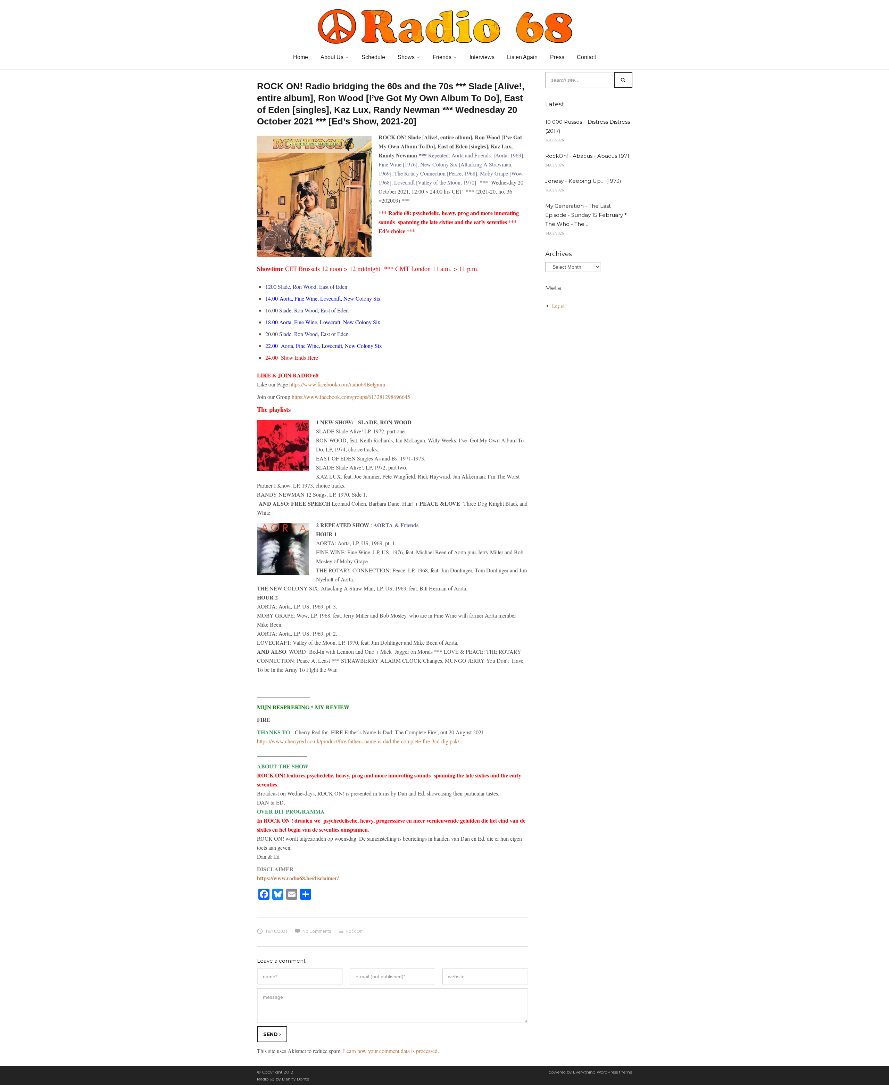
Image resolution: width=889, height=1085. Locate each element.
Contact (586, 57)
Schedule (373, 57)
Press (557, 57)
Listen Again (522, 57)
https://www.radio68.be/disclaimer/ (298, 878)
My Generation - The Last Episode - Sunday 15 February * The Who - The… (586, 215)
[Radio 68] (444, 25)
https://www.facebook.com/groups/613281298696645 (351, 396)
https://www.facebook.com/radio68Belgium (337, 384)
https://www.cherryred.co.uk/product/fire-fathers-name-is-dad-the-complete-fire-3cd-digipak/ (358, 741)
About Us (332, 57)
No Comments (316, 931)
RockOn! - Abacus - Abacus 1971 (587, 156)
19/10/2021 (276, 931)
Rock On (354, 931)
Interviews (482, 57)
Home (300, 57)
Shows (406, 57)
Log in (558, 306)
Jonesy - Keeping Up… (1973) (583, 181)
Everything (584, 1072)
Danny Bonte (295, 1079)
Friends (442, 57)
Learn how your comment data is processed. (391, 1050)
